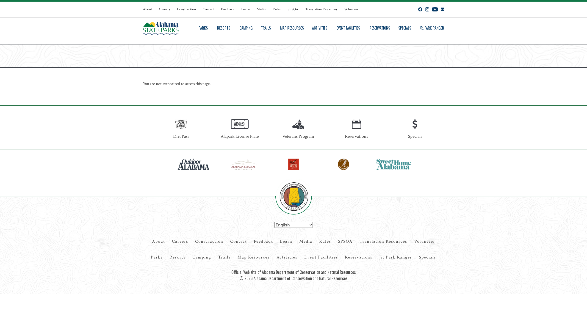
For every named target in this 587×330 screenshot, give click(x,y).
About (147, 9)
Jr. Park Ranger (431, 28)
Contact (208, 9)
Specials (404, 28)
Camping (246, 28)
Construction (186, 9)
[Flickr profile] (442, 9)
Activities (319, 28)
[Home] (161, 28)
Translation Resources (321, 9)
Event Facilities (348, 28)
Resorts (223, 28)
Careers (164, 9)
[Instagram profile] (427, 9)
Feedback (227, 9)
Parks (203, 28)
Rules (277, 9)
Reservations (379, 28)
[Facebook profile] (420, 9)
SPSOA (293, 9)
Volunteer (351, 9)
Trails (266, 28)
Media (261, 9)
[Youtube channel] (435, 9)
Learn (245, 9)
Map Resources (292, 28)
